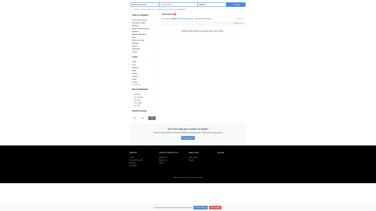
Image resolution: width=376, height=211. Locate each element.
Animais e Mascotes (147, 9)
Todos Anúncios (168, 14)
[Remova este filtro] (155, 15)
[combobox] (212, 4)
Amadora (135, 67)
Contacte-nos (163, 157)
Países (161, 163)
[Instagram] (224, 158)
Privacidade (133, 166)
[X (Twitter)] (221, 158)
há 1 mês (137, 100)
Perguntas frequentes (136, 160)
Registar (191, 160)
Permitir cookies (200, 207)
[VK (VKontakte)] (241, 158)
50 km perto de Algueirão (185, 19)
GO (152, 118)
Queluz (134, 79)
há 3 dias (137, 94)
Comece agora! (188, 138)
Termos (131, 157)
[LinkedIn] (227, 158)
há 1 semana (139, 97)
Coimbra (134, 76)
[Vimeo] (238, 158)
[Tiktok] (233, 158)
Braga (134, 70)
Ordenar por (238, 23)
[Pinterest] (230, 158)
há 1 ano (137, 106)
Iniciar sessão (193, 157)
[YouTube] (235, 158)
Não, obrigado (215, 207)
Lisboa (134, 62)
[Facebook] (218, 158)
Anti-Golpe (132, 163)
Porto (134, 65)
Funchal (134, 82)
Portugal (136, 9)
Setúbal (134, 73)
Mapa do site (163, 160)
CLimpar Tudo (239, 19)
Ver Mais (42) (136, 84)
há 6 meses (138, 103)
